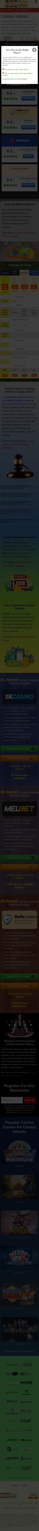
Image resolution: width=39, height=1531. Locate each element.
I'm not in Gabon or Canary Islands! (14, 79)
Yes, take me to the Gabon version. (17, 69)
